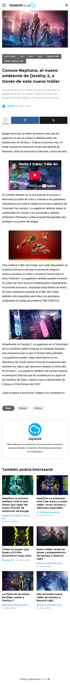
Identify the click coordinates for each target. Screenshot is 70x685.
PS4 (31, 56)
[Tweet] (54, 120)
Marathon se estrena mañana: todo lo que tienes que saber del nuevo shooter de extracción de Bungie (15, 505)
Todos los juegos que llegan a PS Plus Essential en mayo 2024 (17, 552)
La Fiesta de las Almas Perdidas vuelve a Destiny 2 (15, 597)
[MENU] (4, 5)
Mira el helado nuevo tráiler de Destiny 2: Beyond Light (49, 597)
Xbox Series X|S (14, 61)
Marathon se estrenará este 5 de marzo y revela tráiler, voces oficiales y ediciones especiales (52, 503)
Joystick (11, 106)
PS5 (40, 56)
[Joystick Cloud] (22, 9)
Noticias (10, 56)
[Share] (25, 120)
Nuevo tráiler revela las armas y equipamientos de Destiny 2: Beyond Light (51, 554)
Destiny (38, 408)
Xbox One (53, 56)
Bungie (22, 408)
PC (22, 56)
